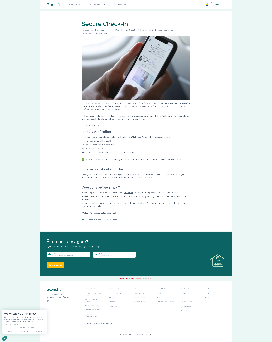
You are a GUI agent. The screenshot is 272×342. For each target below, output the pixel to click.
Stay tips (101, 219)
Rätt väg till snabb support (92, 300)
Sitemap (88, 323)
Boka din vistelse (75, 5)
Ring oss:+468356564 (165, 302)
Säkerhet (112, 302)
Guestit (84, 219)
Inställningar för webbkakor (103, 323)
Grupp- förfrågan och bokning (93, 294)
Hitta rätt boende (91, 316)
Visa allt (184, 310)
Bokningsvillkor (139, 302)
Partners (160, 297)
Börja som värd (94, 5)
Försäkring (113, 306)
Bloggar (92, 219)
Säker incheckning (92, 306)
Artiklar (183, 293)
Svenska (208, 297)
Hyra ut (184, 297)
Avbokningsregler (139, 297)
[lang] (207, 4)
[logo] (53, 4)
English (207, 293)
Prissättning (113, 297)
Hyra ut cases (186, 306)
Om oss (160, 293)
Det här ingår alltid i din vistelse (94, 311)
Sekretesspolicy (139, 293)
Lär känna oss (186, 302)
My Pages (136, 137)
